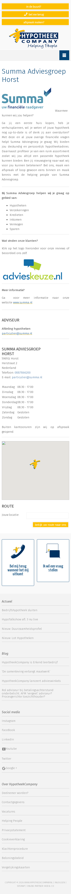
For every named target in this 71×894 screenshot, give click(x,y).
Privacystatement (14, 830)
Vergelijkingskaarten (16, 867)
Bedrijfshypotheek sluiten (19, 610)
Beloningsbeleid (13, 858)
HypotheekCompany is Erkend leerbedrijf (30, 662)
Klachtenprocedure (15, 849)
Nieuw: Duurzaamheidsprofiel (22, 629)
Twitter (6, 758)
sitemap (21, 886)
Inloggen (60, 882)
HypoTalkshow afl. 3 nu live (20, 619)
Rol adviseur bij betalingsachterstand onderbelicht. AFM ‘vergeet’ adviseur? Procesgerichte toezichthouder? (27, 693)
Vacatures (8, 811)
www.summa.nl (22, 302)
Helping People (12, 821)
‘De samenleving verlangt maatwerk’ (26, 671)
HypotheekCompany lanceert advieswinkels (31, 681)
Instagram (8, 721)
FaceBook (8, 730)
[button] (35, 464)
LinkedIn (8, 739)
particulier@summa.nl (17, 333)
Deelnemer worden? (15, 793)
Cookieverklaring (13, 839)
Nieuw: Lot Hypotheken (18, 638)
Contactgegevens (13, 802)
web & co (49, 886)
